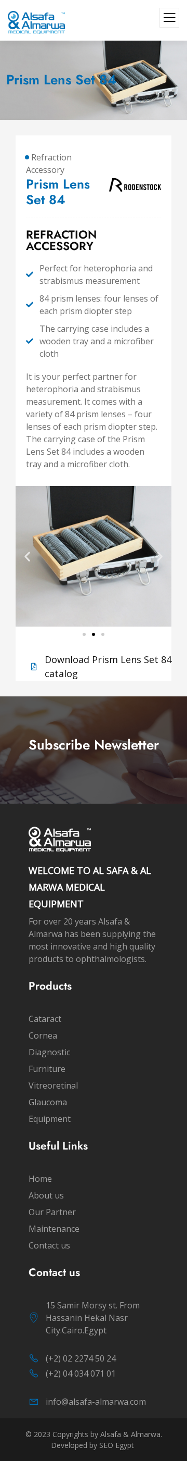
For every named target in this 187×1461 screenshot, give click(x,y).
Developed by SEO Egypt (93, 1445)
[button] (27, 556)
